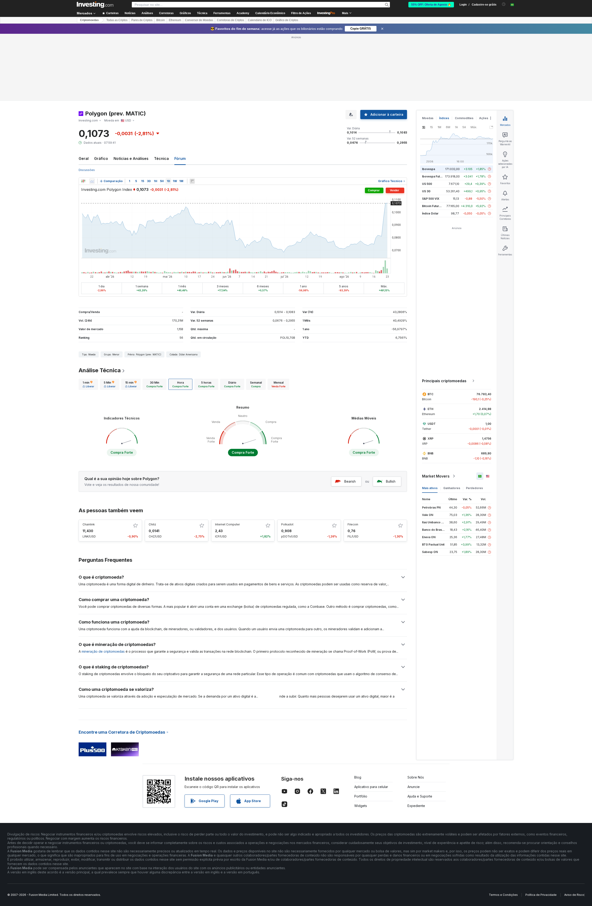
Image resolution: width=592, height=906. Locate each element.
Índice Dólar (430, 213)
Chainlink (89, 524)
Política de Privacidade (541, 895)
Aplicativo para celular (371, 787)
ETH (430, 409)
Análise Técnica (100, 370)
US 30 (426, 191)
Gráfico (101, 158)
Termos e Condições (503, 895)
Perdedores (474, 488)
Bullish (390, 481)
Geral (84, 158)
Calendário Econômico (270, 13)
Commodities (464, 118)
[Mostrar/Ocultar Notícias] (192, 181)
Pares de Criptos (141, 20)
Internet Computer (227, 524)
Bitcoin (160, 20)
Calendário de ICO (259, 20)
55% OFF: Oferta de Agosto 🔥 (431, 4)
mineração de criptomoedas (103, 651)
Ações (483, 118)
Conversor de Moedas (199, 20)
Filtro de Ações (301, 13)
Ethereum (175, 20)
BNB (430, 453)
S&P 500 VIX (430, 198)
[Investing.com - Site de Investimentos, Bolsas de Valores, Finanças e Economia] (95, 4)
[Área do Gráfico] (92, 181)
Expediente (416, 806)
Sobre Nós (415, 777)
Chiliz (152, 524)
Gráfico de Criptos (286, 20)
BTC (430, 394)
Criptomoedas (89, 20)
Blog (357, 777)
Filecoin (353, 524)
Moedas (427, 118)
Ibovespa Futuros (434, 176)
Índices (444, 118)
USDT (432, 423)
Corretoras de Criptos (230, 20)
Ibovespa (428, 169)
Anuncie (413, 787)
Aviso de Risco (574, 895)
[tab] (88, 384)
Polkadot (287, 524)
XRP (430, 438)
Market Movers (436, 476)
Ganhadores (451, 488)
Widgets (360, 806)
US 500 (427, 184)
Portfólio (360, 796)
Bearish (350, 481)
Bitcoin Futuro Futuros (437, 206)
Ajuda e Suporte (419, 796)
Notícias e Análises (131, 158)
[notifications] (503, 4)
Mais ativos (430, 488)
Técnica (161, 158)
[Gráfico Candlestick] (83, 181)
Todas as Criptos (116, 20)
